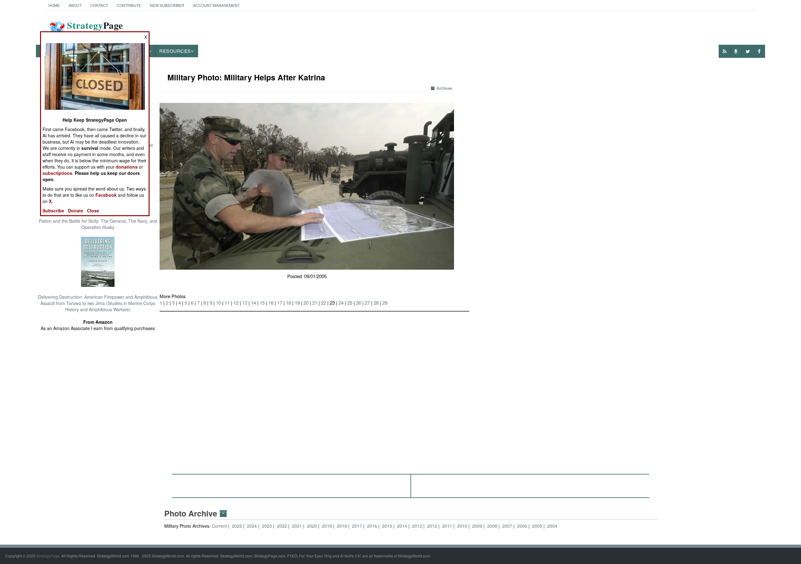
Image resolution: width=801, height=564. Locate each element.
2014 (402, 526)
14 (253, 302)
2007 (507, 526)
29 (384, 302)
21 (314, 302)
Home (54, 5)
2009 (477, 526)
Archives (444, 88)
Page (95, 29)
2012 (432, 526)
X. (51, 201)
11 (227, 302)
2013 (417, 526)
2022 (282, 526)
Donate (75, 210)
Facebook (106, 195)
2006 (522, 526)
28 (376, 302)
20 (306, 302)
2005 (537, 526)
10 (218, 302)
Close (93, 210)
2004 (552, 526)
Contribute (129, 5)
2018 (342, 526)
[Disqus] (411, 390)
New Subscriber (167, 5)
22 (323, 302)
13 (244, 302)
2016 (372, 526)
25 (349, 302)
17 (279, 302)
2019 (327, 526)
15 (262, 302)
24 (341, 302)
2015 (387, 526)
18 (288, 302)
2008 (492, 526)
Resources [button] (175, 51)
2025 (237, 526)
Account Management (216, 5)
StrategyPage (47, 555)
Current (220, 526)
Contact (99, 5)
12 (235, 302)
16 (270, 302)
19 (297, 302)
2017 (357, 526)
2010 (462, 526)
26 (358, 302)
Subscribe (53, 210)
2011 (447, 526)
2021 (297, 526)
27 (367, 302)
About (75, 5)
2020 (312, 526)
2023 (267, 526)
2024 (252, 526)
